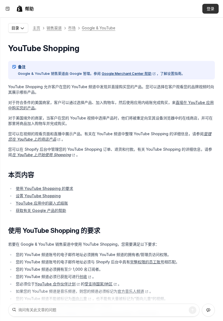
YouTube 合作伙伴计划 (55, 284)
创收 (83, 276)
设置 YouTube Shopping (38, 195)
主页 (36, 28)
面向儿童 (79, 298)
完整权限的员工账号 (147, 262)
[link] (25, 8)
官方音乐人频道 (130, 291)
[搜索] (192, 310)
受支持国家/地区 (99, 284)
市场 (72, 28)
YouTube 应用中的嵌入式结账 (42, 203)
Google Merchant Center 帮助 (126, 73)
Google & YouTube (98, 28)
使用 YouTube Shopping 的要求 (44, 188)
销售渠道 (54, 28)
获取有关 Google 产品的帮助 (41, 210)
